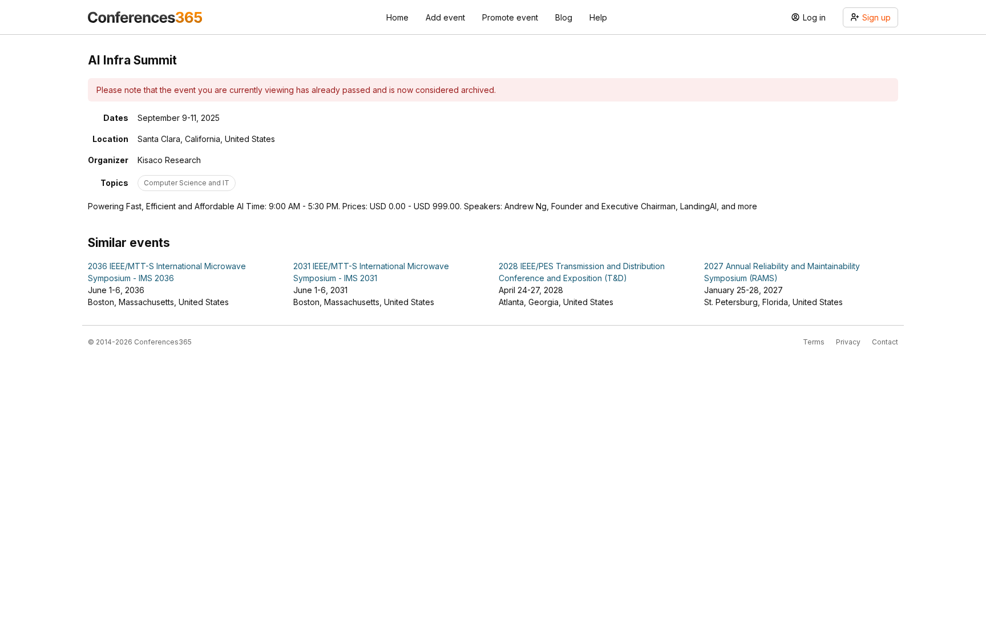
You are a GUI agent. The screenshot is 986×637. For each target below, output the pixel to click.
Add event (445, 17)
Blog (563, 17)
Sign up (876, 17)
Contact (885, 342)
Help (598, 17)
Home (397, 17)
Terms (814, 342)
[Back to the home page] (145, 17)
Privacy (848, 342)
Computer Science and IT (186, 182)
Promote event (510, 17)
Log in (814, 17)
